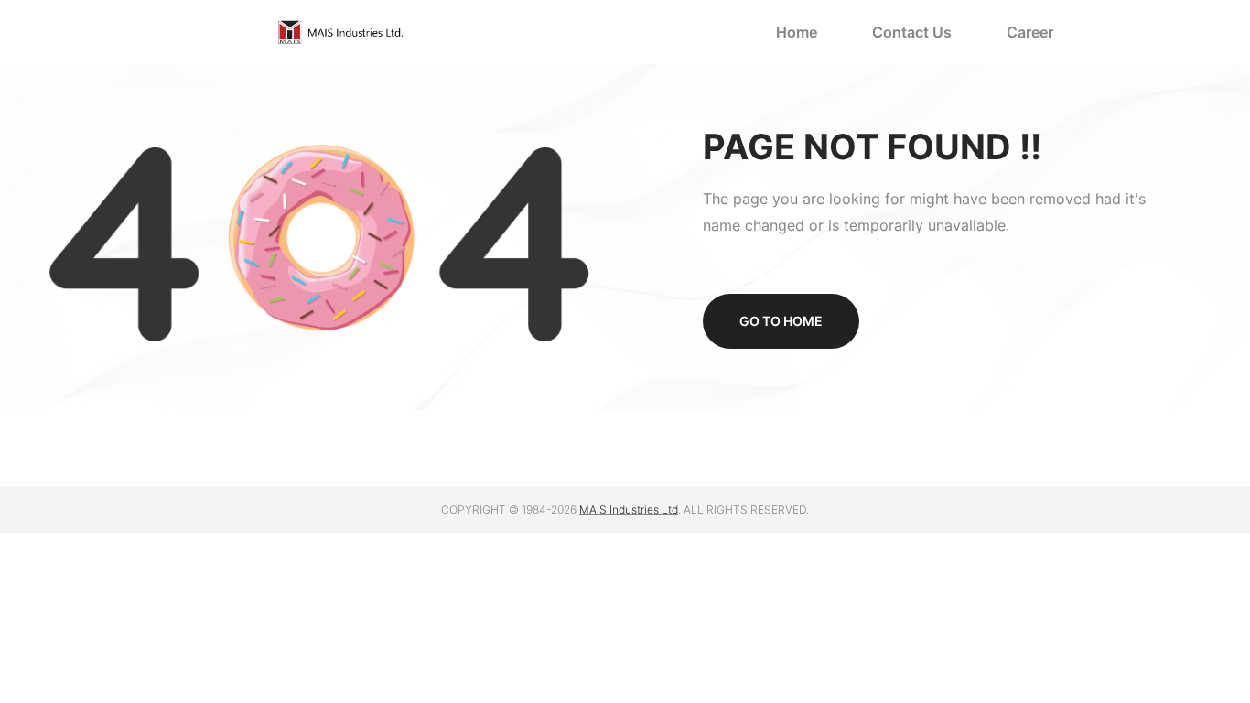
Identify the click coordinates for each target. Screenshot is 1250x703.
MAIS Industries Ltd (628, 509)
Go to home (781, 321)
